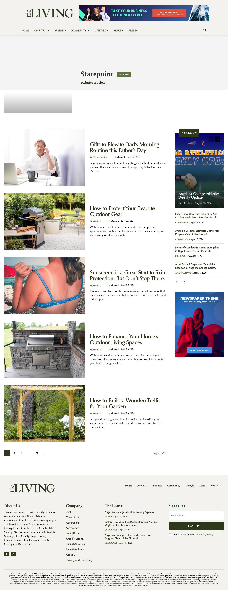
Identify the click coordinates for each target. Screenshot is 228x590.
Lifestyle (100, 30)
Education (180, 256)
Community (78, 30)
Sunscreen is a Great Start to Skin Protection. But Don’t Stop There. (127, 275)
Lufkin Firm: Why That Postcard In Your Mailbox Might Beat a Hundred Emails (131, 523)
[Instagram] (13, 554)
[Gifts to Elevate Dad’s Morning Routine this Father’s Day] (45, 157)
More (117, 30)
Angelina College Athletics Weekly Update (198, 196)
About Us (40, 30)
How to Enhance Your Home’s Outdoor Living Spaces (124, 339)
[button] (205, 30)
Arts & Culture (183, 272)
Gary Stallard (185, 203)
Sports (108, 516)
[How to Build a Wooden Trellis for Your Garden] (45, 413)
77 (37, 453)
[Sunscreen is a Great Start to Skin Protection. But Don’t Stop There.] (45, 285)
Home (25, 30)
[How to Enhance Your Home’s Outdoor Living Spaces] (45, 349)
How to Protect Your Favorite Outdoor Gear (122, 211)
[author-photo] (112, 157)
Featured (95, 221)
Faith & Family (98, 157)
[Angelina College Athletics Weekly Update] (199, 170)
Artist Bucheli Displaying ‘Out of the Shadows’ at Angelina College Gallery (195, 266)
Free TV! (134, 30)
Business (60, 30)
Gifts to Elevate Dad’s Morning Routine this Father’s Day (124, 147)
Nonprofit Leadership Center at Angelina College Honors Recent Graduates (197, 249)
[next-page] (44, 453)
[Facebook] (6, 554)
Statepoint (120, 156)
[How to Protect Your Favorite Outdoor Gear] (45, 221)
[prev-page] (211, 139)
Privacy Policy (206, 534)
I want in (194, 525)
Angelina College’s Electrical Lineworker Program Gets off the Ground (128, 537)
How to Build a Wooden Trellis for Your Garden (125, 403)
